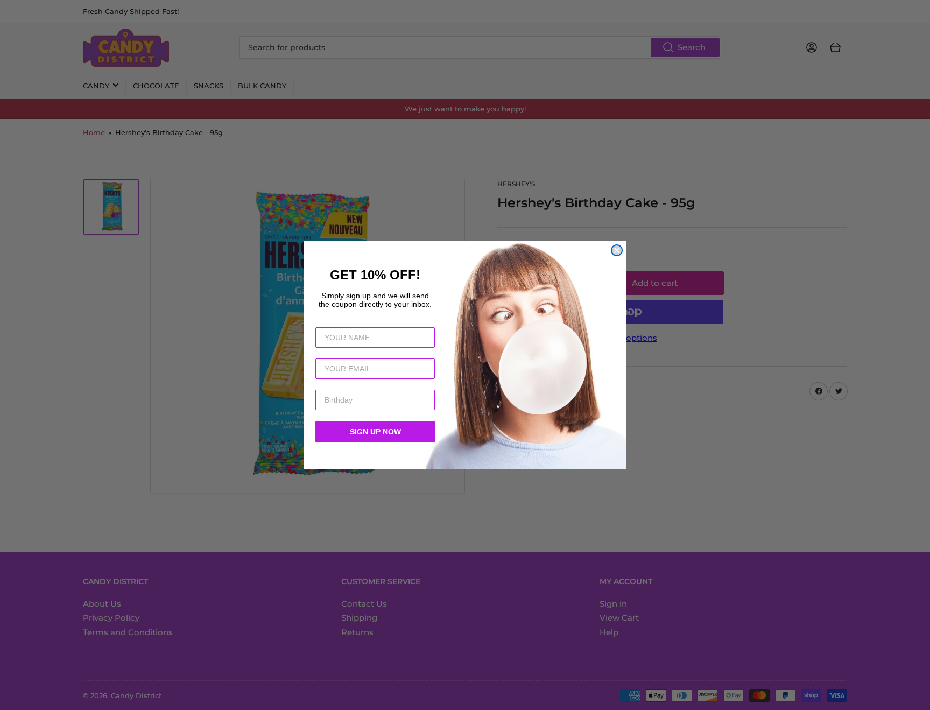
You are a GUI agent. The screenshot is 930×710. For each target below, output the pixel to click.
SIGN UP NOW (375, 431)
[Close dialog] (616, 250)
